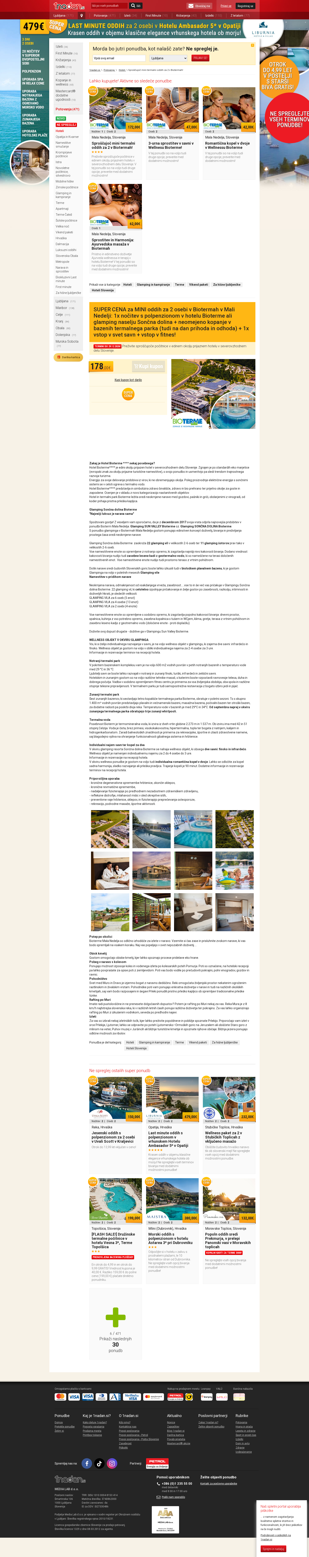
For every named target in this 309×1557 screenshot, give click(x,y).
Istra (59, 162)
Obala (63, 328)
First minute (63, 287)
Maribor (65, 308)
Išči (138, 6)
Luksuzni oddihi (66, 250)
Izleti (130, 15)
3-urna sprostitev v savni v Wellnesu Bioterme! (171, 145)
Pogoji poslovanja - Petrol (133, 1435)
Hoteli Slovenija (136, 1048)
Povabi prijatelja (176, 1439)
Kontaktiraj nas (127, 1426)
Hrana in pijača (244, 1426)
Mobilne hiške (65, 181)
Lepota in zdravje (245, 1430)
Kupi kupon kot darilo (128, 380)
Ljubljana (64, 15)
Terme (60, 203)
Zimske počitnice (67, 187)
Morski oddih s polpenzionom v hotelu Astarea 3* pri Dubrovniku (170, 1238)
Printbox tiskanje (92, 1435)
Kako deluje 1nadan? (95, 1422)
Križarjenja (186, 15)
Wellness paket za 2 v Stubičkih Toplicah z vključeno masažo (223, 1137)
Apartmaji (62, 208)
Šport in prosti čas (246, 1435)
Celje (63, 315)
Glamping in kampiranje (154, 1042)
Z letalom (240, 15)
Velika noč (62, 226)
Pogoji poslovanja (129, 1430)
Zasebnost (125, 1443)
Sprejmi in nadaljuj (273, 1549)
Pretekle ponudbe (65, 1426)
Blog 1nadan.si (176, 1430)
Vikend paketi (64, 232)
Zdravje (240, 1447)
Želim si (59, 1430)
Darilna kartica (68, 357)
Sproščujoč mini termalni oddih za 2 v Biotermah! (113, 145)
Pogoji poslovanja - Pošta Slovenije (139, 1439)
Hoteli (60, 131)
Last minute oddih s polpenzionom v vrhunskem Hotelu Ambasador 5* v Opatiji (168, 1139)
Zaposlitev (173, 1426)
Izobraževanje (244, 1451)
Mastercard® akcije (178, 1443)
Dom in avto (243, 1443)
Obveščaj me (202, 6)
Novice (171, 1422)
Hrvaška (61, 238)
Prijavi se (226, 6)
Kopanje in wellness (65, 82)
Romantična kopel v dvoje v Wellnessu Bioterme (227, 145)
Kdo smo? (124, 1422)
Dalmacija (62, 244)
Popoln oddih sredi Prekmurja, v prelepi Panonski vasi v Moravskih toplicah (228, 1240)
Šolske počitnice (66, 220)
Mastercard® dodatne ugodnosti (66, 95)
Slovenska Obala (67, 256)
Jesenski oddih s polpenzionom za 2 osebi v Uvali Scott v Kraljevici (113, 1137)
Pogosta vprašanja (93, 1426)
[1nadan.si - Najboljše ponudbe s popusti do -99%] (69, 5)
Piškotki (123, 1447)
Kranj (62, 321)
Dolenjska (66, 335)
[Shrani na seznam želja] (136, 92)
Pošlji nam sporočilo (173, 1497)
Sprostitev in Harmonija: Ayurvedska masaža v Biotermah (113, 244)
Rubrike (242, 1416)
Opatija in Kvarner (67, 137)
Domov (59, 1422)
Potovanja (105, 15)
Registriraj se (245, 6)
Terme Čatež (64, 214)
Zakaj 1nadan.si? (208, 1422)
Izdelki (213, 15)
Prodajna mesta (92, 1430)
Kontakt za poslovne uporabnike (218, 1483)
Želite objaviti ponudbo (211, 1426)
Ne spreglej (66, 125)
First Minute (157, 15)
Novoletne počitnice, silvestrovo (63, 171)
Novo (61, 118)
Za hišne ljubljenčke (68, 292)
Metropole (62, 261)
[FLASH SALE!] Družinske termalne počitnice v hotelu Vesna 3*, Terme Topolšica (113, 1240)
